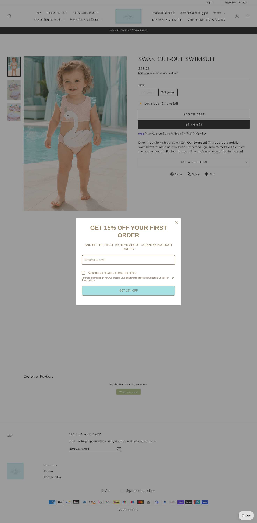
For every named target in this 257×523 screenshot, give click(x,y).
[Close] (177, 222)
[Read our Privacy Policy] (173, 278)
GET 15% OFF (128, 290)
